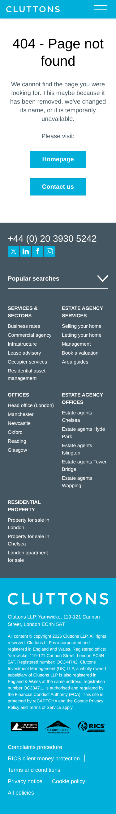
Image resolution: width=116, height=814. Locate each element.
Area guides (75, 362)
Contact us (58, 186)
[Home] (33, 9)
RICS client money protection (44, 758)
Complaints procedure (35, 747)
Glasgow (17, 450)
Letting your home (81, 335)
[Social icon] (13, 251)
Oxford (15, 432)
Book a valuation (80, 353)
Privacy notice (25, 781)
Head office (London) (31, 405)
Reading (17, 441)
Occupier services (27, 362)
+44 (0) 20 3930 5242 (52, 239)
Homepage (58, 159)
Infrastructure (22, 344)
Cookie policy (68, 781)
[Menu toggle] (100, 9)
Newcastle (19, 423)
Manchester (21, 414)
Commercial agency (29, 335)
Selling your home (81, 326)
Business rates (24, 326)
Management (76, 344)
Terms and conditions (34, 770)
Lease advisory (24, 353)
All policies (21, 793)
